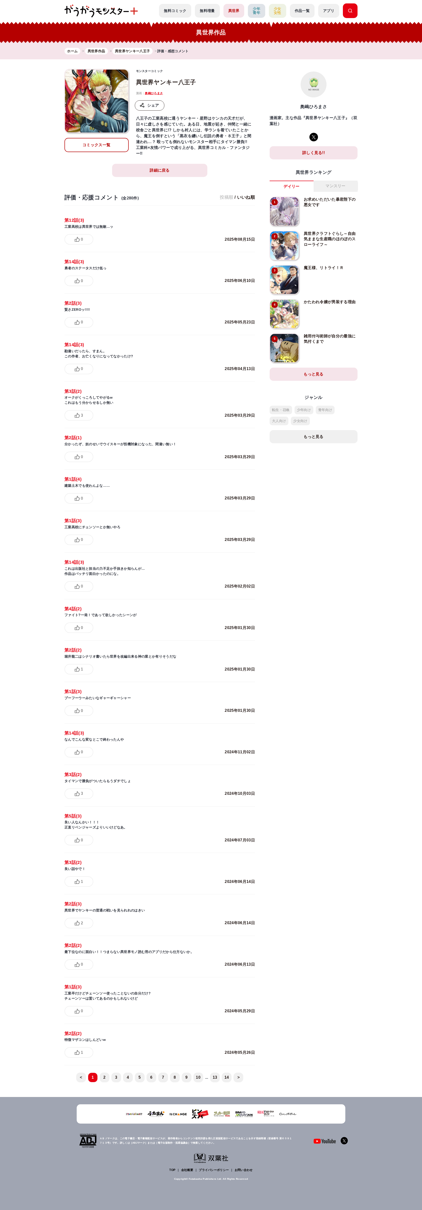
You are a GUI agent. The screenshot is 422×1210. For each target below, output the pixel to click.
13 (215, 1077)
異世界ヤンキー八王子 (166, 82)
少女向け (300, 421)
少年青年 (256, 11)
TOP (172, 1170)
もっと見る (314, 374)
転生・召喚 (281, 410)
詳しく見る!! (313, 153)
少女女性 (277, 11)
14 (226, 1077)
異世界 (234, 11)
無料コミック (175, 11)
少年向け (304, 410)
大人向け (279, 421)
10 (198, 1077)
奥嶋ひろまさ (154, 93)
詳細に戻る (160, 170)
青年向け (325, 410)
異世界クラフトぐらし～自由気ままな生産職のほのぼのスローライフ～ (330, 239)
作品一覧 (302, 11)
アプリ (328, 11)
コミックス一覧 (96, 145)
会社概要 (187, 1170)
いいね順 (246, 197)
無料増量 (207, 11)
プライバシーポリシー (214, 1170)
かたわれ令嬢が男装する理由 (330, 302)
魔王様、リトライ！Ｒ (324, 268)
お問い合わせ (244, 1170)
